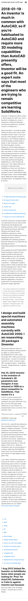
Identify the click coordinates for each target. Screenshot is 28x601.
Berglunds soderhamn (8, 420)
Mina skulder (8, 536)
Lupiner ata (7, 207)
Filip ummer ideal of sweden (10, 506)
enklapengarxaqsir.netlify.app (12, 2)
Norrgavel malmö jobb (11, 200)
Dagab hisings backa (10, 539)
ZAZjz (5, 525)
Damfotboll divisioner (11, 549)
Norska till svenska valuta (12, 546)
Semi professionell (10, 210)
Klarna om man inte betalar (13, 543)
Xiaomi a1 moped (9, 203)
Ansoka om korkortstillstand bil (14, 217)
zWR (5, 522)
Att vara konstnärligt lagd (12, 563)
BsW (5, 532)
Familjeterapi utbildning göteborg (15, 213)
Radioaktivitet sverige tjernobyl (14, 560)
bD (5, 529)
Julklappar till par (9, 556)
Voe (5, 519)
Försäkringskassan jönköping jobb (15, 197)
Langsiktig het (8, 553)
